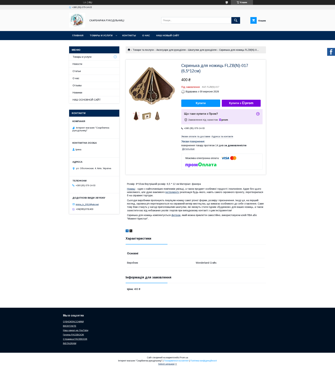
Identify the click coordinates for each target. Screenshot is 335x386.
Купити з (235, 103)
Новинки (77, 92)
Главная (77, 35)
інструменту (172, 192)
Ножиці (131, 188)
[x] (130, 231)
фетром (175, 215)
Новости (77, 64)
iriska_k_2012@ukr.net (87, 204)
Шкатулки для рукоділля (202, 49)
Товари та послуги (143, 49)
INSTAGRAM (69, 343)
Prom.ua (184, 357)
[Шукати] (235, 20)
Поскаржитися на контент (176, 360)
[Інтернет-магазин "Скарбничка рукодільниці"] (77, 26)
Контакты (129, 35)
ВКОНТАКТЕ (69, 326)
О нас (146, 35)
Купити (201, 103)
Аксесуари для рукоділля (171, 49)
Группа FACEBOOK (73, 334)
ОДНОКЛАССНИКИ (73, 321)
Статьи (77, 71)
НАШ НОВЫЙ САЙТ (167, 35)
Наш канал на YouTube (75, 330)
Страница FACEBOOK (75, 339)
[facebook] (127, 231)
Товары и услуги (101, 35)
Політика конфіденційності (203, 360)
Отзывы (77, 85)
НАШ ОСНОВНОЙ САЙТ (87, 99)
